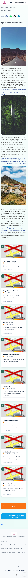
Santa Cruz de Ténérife (10, 7)
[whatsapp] (11, 16)
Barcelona (16, 544)
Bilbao (2, 548)
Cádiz (21, 548)
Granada (14, 552)
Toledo (23, 552)
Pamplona (16, 548)
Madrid (11, 544)
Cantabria (3, 552)
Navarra (8, 556)
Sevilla (6, 548)
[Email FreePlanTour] (17, 575)
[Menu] (11, 2)
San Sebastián (23, 544)
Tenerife (3, 556)
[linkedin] (19, 16)
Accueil (2, 7)
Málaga (19, 552)
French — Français (19, 2)
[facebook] (7, 16)
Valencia (9, 552)
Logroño (11, 548)
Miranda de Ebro (5, 544)
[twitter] (15, 16)
